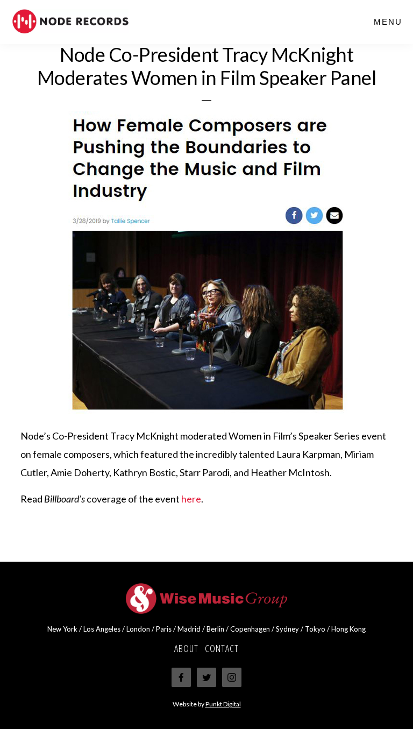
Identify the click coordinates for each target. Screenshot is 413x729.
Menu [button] (388, 21)
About (186, 648)
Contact (222, 648)
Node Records (91, 21)
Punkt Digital (223, 704)
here (191, 499)
